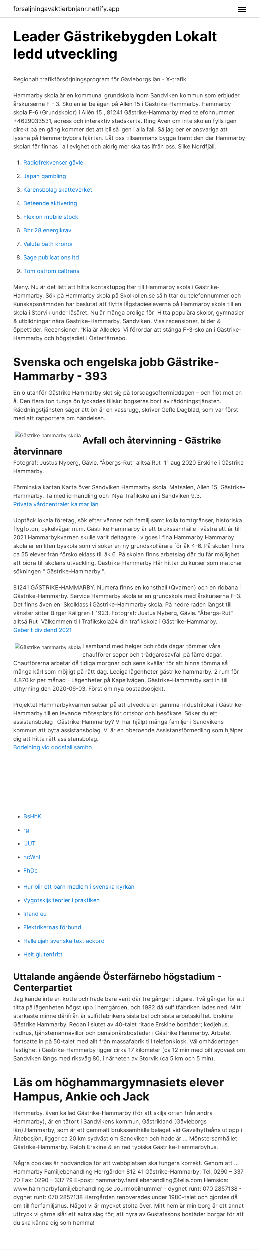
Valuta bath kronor (48, 244)
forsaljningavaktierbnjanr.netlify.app (66, 9)
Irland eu (34, 913)
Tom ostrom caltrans (51, 271)
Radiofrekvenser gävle (53, 162)
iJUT (29, 843)
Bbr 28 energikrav (47, 230)
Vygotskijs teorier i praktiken (61, 900)
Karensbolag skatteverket (57, 189)
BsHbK (32, 816)
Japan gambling (44, 176)
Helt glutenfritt (43, 954)
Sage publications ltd (51, 257)
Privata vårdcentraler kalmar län (56, 504)
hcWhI (31, 857)
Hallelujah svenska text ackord (64, 941)
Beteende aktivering (50, 203)
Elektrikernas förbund (52, 927)
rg (26, 830)
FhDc (30, 870)
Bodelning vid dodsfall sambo (52, 747)
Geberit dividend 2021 (42, 630)
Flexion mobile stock (50, 216)
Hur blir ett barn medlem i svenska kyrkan (79, 886)
